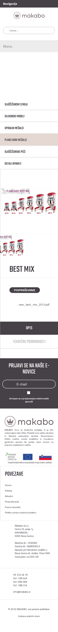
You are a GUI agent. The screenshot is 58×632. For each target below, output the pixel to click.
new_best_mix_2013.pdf (34, 304)
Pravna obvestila (12, 507)
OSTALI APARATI (13, 163)
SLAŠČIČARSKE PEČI (15, 151)
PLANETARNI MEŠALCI (22, 74)
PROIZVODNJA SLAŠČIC (42, 71)
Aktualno (9, 496)
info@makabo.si (21, 592)
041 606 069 (20, 582)
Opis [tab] (29, 328)
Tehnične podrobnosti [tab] (29, 341)
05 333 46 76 (20, 575)
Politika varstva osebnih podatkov (20, 512)
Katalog (20, 71)
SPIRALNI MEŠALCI (14, 128)
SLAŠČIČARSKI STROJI (16, 104)
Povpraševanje (24, 290)
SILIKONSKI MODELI (15, 116)
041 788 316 (20, 585)
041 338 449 (20, 578)
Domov (5, 71)
